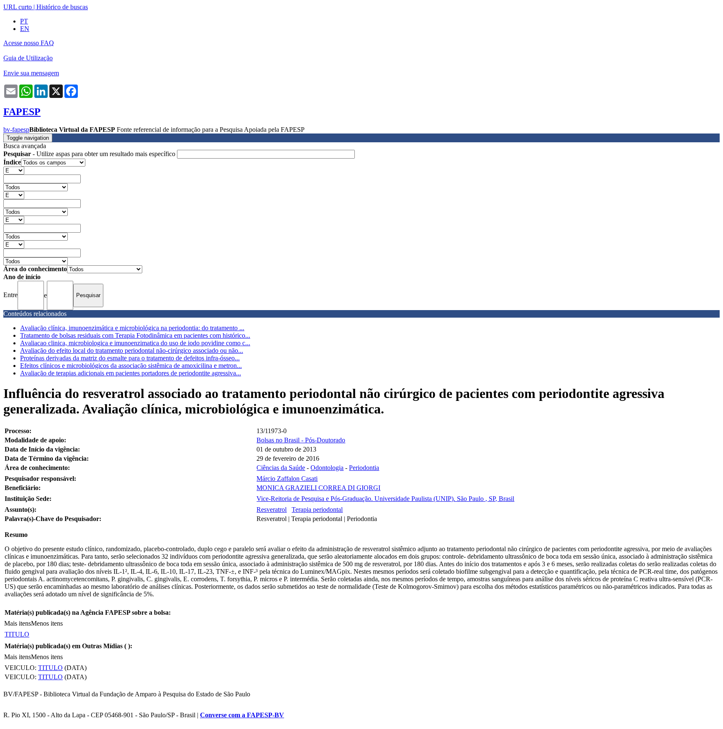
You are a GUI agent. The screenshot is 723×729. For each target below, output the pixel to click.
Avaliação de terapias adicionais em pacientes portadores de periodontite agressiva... (130, 373)
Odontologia (327, 467)
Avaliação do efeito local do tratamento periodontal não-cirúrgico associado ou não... (131, 350)
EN (24, 28)
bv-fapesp (16, 129)
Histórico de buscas (62, 6)
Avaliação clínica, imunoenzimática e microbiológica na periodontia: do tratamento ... (132, 327)
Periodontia (364, 467)
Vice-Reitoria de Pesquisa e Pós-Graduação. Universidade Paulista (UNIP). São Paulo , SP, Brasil (385, 498)
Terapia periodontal (317, 509)
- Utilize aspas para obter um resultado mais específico (90, 153)
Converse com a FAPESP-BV (242, 715)
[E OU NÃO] (13, 170)
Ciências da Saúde (280, 467)
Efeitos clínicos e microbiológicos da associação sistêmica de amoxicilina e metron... (131, 365)
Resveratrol (271, 509)
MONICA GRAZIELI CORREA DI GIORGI (318, 487)
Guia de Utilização (28, 58)
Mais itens (17, 623)
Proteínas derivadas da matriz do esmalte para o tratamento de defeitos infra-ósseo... (130, 358)
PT (24, 21)
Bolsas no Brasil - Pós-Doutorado (300, 440)
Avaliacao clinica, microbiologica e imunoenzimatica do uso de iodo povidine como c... (135, 343)
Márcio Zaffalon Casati (287, 478)
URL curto (17, 6)
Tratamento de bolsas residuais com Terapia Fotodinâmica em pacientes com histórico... (135, 335)
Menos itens (47, 623)
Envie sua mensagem (31, 73)
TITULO (17, 634)
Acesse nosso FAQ (28, 42)
